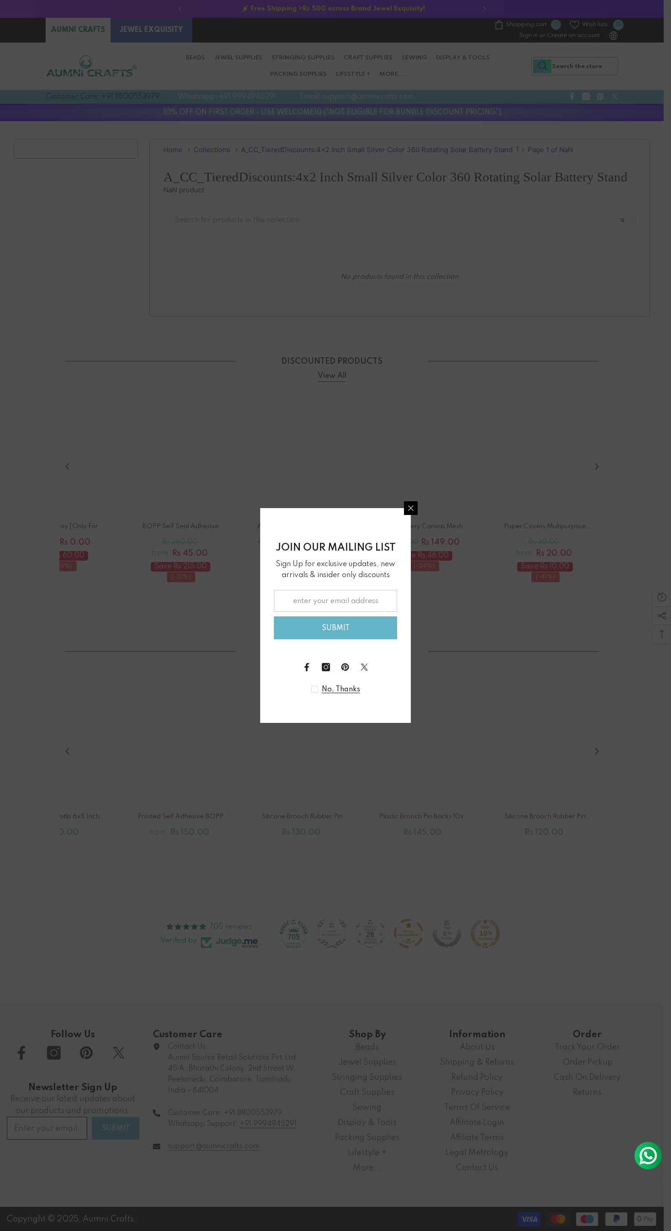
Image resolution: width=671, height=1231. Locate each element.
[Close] (411, 508)
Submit (336, 628)
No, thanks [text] (341, 689)
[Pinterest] (345, 667)
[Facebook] (306, 667)
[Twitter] (364, 667)
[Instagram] (326, 667)
